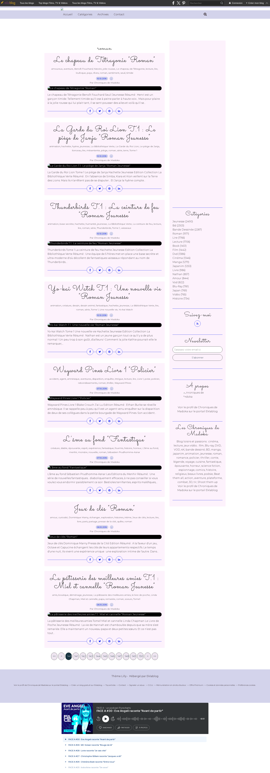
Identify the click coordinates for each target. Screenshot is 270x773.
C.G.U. (150, 685)
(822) (178, 282)
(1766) (178, 237)
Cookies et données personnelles (221, 685)
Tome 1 (133, 150)
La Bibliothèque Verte (103, 146)
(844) (180, 278)
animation (54, 146)
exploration (107, 517)
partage (93, 521)
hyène (75, 146)
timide (129, 72)
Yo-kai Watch (126, 309)
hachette (66, 146)
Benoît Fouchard (83, 68)
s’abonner (107, 728)
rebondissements (87, 383)
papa (101, 599)
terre (125, 150)
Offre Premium (196, 685)
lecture (149, 68)
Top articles (110, 685)
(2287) (187, 229)
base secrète (67, 224)
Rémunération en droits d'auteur (171, 685)
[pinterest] (184, 3)
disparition (97, 378)
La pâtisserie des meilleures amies (112, 595)
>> (154, 656)
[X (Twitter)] (178, 3)
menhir (73, 452)
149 (134, 656)
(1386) (178, 253)
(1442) (179, 249)
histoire (98, 68)
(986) (178, 270)
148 (127, 656)
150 (141, 656)
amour (53, 517)
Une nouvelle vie (109, 309)
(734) (181, 298)
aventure (68, 68)
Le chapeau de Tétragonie (130, 68)
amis (54, 595)
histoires (118, 517)
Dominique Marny (78, 517)
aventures (85, 378)
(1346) (181, 258)
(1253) (181, 266)
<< (54, 656)
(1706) (181, 241)
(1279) (180, 262)
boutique (63, 595)
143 (91, 656)
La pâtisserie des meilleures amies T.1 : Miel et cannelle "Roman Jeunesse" (104, 582)
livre (79, 521)
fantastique (102, 305)
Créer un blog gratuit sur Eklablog (86, 685)
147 (119, 656)
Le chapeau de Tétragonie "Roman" (104, 60)
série (119, 150)
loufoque (81, 72)
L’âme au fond (150, 448)
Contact (119, 14)
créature (66, 305)
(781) (180, 286)
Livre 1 (140, 378)
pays (89, 72)
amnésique (73, 378)
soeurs (128, 599)
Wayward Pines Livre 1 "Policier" (104, 370)
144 (98, 656)
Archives (103, 14)
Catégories (85, 14)
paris (85, 521)
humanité (91, 224)
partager (125, 728)
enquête (109, 378)
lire (156, 68)
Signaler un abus (137, 685)
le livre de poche (141, 595)
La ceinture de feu (142, 224)
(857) (180, 274)
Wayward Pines (123, 383)
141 (76, 656)
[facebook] (173, 3)
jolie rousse (109, 68)
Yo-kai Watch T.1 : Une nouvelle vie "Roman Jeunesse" (104, 293)
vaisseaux (126, 228)
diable (64, 448)
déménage (76, 595)
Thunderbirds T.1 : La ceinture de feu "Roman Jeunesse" (104, 211)
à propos (143, 728)
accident (54, 378)
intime (128, 517)
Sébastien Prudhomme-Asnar (123, 452)
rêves (96, 72)
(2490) (182, 221)
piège (104, 150)
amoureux (56, 68)
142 (84, 656)
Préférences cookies (246, 685)
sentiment (113, 72)
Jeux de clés (139, 517)
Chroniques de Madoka (37, 685)
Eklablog (152, 676)
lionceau (76, 150)
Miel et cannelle (89, 599)
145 (105, 656)
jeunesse (85, 146)
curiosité (63, 517)
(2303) (178, 225)
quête (120, 521)
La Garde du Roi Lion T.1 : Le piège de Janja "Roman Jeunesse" (104, 134)
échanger (95, 517)
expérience (95, 448)
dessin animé (87, 305)
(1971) (180, 233)
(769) (179, 290)
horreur (137, 448)
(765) (179, 294)
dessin (75, 305)
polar (147, 378)
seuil (122, 72)
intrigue (119, 378)
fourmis (119, 448)
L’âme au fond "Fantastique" (104, 439)
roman (103, 72)
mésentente (93, 150)
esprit (84, 448)
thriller (110, 383)
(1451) (179, 245)
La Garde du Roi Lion (127, 146)
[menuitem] (68, 14)
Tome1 (136, 599)
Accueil (67, 14)
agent (63, 378)
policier (155, 378)
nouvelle (93, 452)
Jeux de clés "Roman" (104, 509)
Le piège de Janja (149, 146)
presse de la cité (107, 521)
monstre (83, 452)
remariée (110, 599)
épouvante (74, 448)
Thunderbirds (104, 228)
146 (112, 656)
